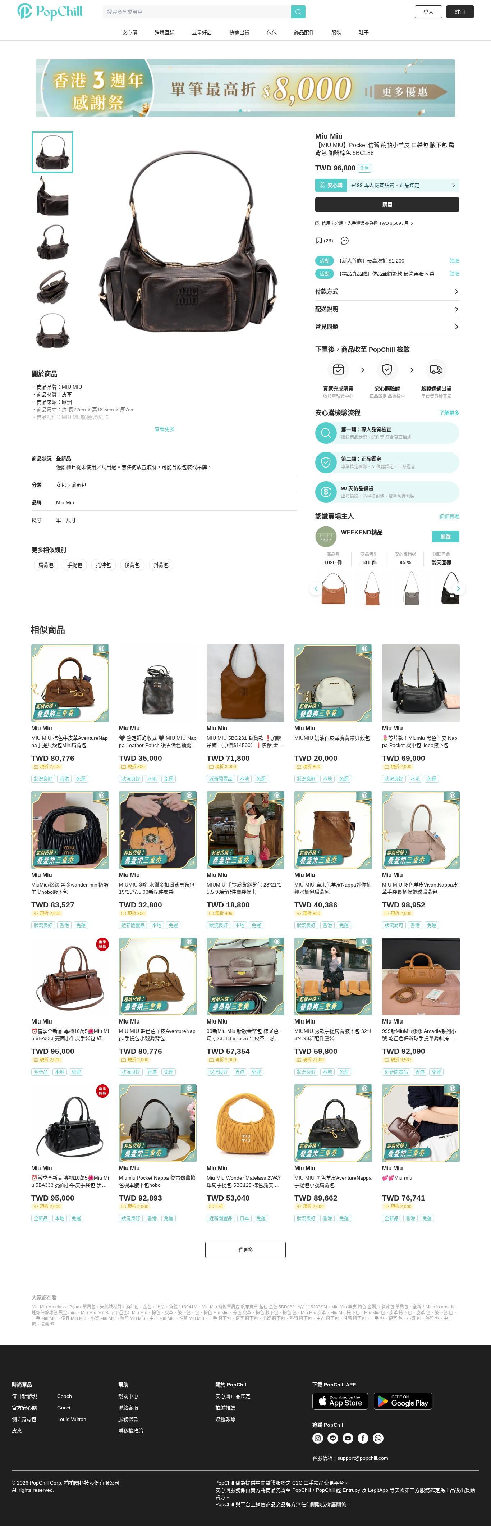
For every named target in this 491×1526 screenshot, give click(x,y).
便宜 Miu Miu (73, 1318)
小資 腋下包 (273, 1318)
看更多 (245, 1250)
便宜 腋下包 (246, 1318)
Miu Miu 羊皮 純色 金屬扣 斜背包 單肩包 (369, 1306)
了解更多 (449, 413)
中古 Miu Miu (162, 1318)
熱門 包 (432, 1318)
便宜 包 (396, 1318)
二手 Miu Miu (44, 1318)
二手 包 (377, 1318)
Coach (64, 1396)
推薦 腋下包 (354, 1318)
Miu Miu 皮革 (313, 1312)
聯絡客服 (128, 1408)
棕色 (156, 1312)
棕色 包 (290, 1312)
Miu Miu (65, 502)
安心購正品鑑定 (233, 1396)
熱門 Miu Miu (132, 1318)
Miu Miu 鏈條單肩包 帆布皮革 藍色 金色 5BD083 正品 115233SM (264, 1306)
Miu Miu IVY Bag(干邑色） (106, 1312)
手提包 (74, 565)
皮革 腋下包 (400, 1312)
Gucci (63, 1408)
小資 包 (414, 1318)
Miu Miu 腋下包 (345, 1312)
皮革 (169, 1312)
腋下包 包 (444, 1312)
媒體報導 (225, 1419)
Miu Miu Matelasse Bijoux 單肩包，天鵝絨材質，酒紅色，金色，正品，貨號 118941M (114, 1306)
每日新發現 (24, 1396)
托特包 (103, 565)
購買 (387, 205)
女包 (61, 485)
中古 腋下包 (327, 1318)
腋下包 (184, 1312)
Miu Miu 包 (374, 1312)
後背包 (132, 565)
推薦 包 (47, 1324)
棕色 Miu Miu (216, 1312)
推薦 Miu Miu (191, 1318)
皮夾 (17, 1431)
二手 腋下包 (219, 1318)
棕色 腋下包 (267, 1312)
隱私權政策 (130, 1431)
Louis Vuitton (71, 1419)
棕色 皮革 (242, 1312)
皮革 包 (423, 1312)
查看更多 (165, 429)
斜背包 (161, 565)
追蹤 (446, 536)
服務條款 (128, 1419)
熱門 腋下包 (300, 1318)
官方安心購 (24, 1408)
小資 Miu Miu (103, 1318)
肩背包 (78, 485)
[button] (333, 559)
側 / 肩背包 (24, 1419)
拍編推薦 (225, 1408)
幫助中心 (128, 1396)
